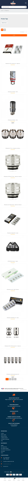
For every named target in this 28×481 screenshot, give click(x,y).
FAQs (2, 440)
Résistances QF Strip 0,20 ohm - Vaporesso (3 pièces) (12, 204)
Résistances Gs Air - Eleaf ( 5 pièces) (13, 289)
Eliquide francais (4, 22)
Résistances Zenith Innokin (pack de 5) (13, 374)
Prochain (20, 379)
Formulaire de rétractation (5, 439)
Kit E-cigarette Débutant (4, 448)
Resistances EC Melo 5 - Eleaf (13, 91)
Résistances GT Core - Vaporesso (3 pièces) (13, 148)
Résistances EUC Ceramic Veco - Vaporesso (13, 63)
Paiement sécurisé (4, 436)
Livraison (2, 433)
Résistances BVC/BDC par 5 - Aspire (13, 317)
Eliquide (2, 445)
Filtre (14, 35)
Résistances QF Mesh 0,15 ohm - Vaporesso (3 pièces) (13, 176)
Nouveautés (3, 451)
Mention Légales (3, 434)
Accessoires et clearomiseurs (5, 449)
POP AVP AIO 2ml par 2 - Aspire (13, 261)
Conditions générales (4, 437)
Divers (2, 452)
